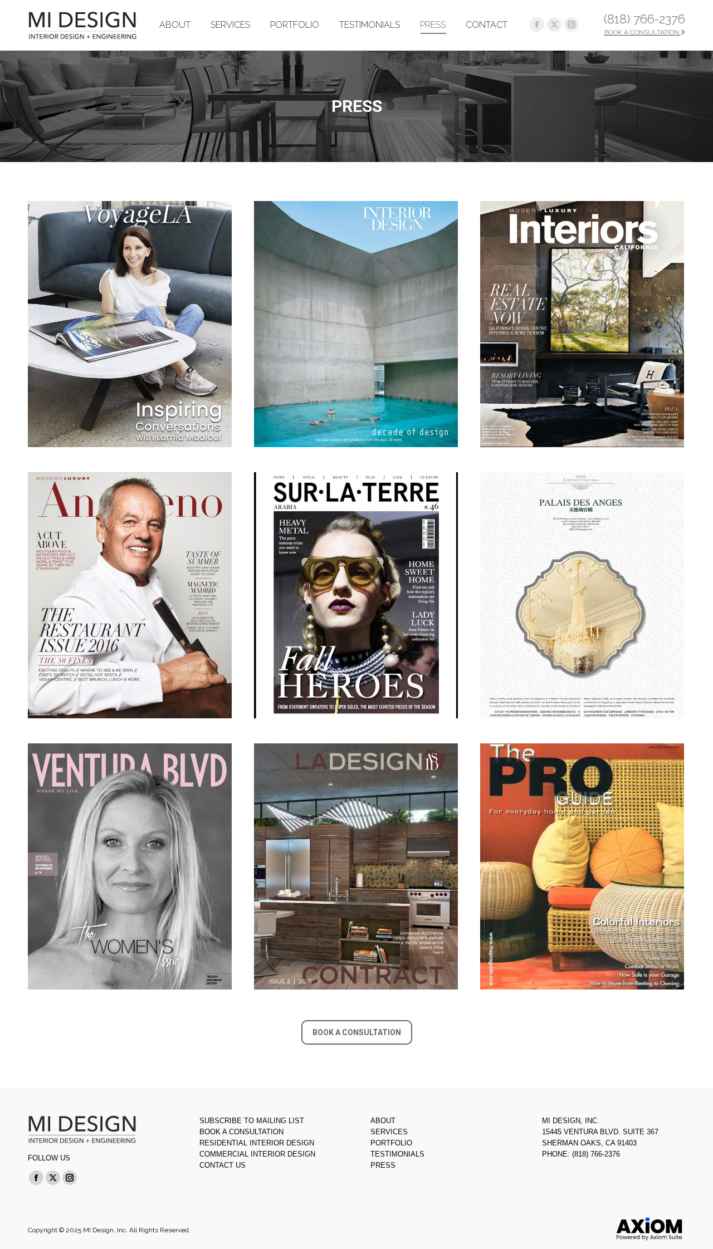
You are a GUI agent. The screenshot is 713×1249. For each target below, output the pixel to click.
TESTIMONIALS (397, 1154)
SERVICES (389, 1132)
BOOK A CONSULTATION (642, 32)
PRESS (382, 1165)
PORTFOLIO (391, 1143)
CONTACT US (222, 1165)
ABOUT (382, 1120)
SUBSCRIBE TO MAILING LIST (251, 1120)
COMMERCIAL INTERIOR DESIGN (257, 1154)
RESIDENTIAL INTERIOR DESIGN (256, 1143)
